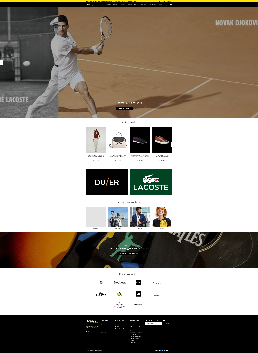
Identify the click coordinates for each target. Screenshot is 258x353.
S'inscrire (117, 323)
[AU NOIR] (101, 283)
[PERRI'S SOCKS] (157, 294)
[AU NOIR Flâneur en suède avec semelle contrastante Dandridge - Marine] (140, 140)
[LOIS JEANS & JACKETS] (119, 294)
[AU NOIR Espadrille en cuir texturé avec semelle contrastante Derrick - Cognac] (162, 140)
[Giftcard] (156, 350)
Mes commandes (119, 324)
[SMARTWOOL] (138, 305)
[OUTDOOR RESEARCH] (138, 294)
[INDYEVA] (157, 283)
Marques (160, 4)
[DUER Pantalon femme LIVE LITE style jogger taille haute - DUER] (96, 140)
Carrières (132, 340)
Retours (132, 324)
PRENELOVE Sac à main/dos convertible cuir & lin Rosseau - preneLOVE (118, 156)
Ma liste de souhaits (119, 328)
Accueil (101, 4)
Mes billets (117, 326)
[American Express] (162, 350)
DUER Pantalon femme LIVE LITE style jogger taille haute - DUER (96, 156)
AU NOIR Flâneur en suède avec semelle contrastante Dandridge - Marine (140, 156)
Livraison (132, 323)
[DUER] (138, 283)
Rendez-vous (144, 4)
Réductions (96, 228)
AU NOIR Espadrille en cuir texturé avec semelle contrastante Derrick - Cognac (162, 156)
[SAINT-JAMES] (119, 305)
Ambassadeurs (133, 342)
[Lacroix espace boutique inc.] (92, 5)
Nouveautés (108, 4)
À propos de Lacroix (134, 328)
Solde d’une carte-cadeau (135, 336)
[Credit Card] (164, 350)
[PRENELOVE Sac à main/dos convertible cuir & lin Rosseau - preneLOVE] (118, 140)
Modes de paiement (134, 334)
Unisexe (102, 330)
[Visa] (160, 350)
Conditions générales (134, 330)
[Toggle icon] (166, 5)
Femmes (162, 228)
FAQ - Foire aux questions (136, 326)
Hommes (139, 228)
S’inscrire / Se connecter (167, 1)
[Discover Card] (167, 350)
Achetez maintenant (124, 108)
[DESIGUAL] (119, 283)
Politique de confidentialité (136, 332)
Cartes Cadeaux (152, 4)
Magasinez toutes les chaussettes (129, 253)
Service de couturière (134, 338)
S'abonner (167, 323)
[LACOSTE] (101, 294)
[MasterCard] (158, 350)
